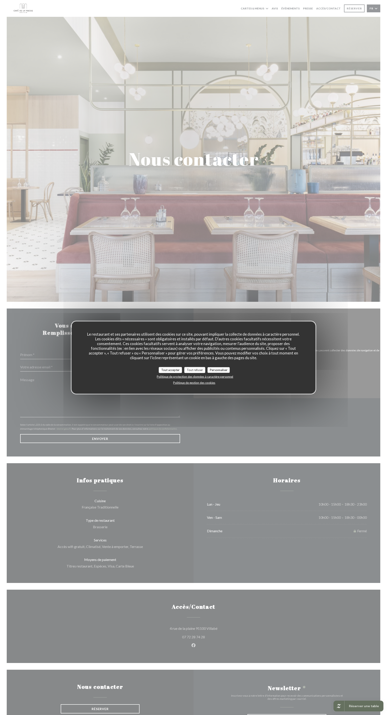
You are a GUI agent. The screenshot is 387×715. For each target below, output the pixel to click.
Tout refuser (195, 370)
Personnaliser (219, 370)
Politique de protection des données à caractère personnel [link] (195, 376)
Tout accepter (170, 370)
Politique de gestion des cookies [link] (194, 383)
